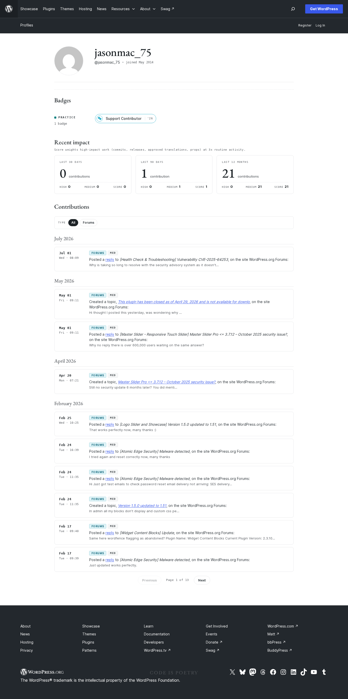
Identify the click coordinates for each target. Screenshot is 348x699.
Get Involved (217, 626)
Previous (149, 580)
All (73, 222)
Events (211, 634)
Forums (88, 222)
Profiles (26, 25)
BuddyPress (279, 650)
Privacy (26, 650)
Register (305, 25)
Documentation (157, 634)
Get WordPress (324, 9)
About (25, 626)
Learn (148, 626)
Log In (320, 25)
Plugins (88, 642)
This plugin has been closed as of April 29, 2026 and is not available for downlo (184, 301)
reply (109, 259)
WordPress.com (282, 626)
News (25, 634)
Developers (154, 642)
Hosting (26, 642)
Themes (89, 634)
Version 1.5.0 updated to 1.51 (142, 505)
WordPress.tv (157, 650)
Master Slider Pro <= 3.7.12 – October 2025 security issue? (166, 382)
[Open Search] (293, 9)
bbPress (276, 642)
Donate (214, 642)
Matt (273, 634)
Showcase (91, 626)
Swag (213, 650)
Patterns (89, 650)
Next (202, 580)
